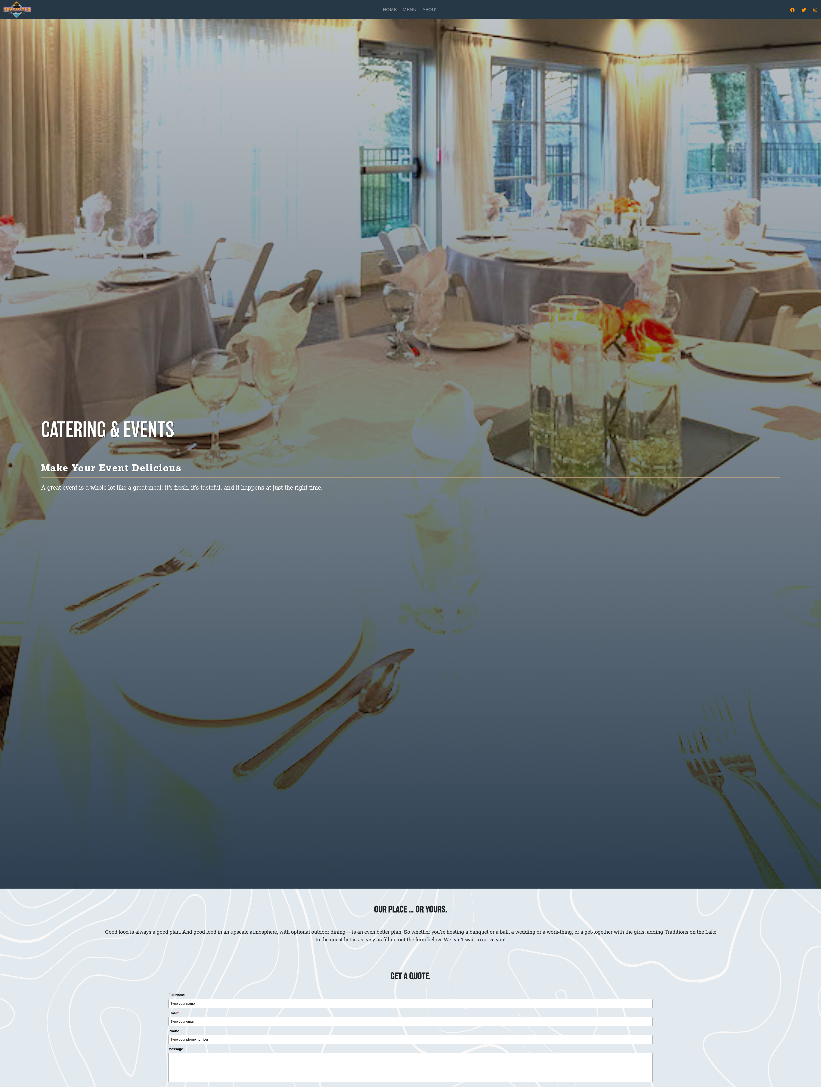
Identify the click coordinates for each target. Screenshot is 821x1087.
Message (175, 1049)
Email (173, 1013)
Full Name (176, 995)
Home (390, 9)
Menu (409, 9)
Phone (173, 1031)
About (430, 9)
